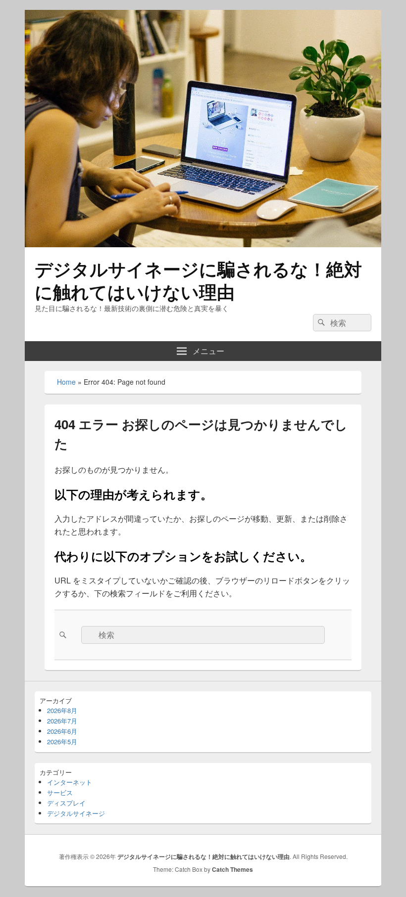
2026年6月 (62, 731)
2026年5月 (62, 741)
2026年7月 (62, 720)
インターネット (69, 782)
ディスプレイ (66, 802)
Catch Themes (232, 869)
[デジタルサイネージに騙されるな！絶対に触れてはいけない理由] (203, 244)
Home (66, 382)
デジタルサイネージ (76, 813)
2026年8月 (62, 710)
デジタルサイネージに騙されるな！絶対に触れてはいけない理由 (198, 280)
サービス (60, 792)
